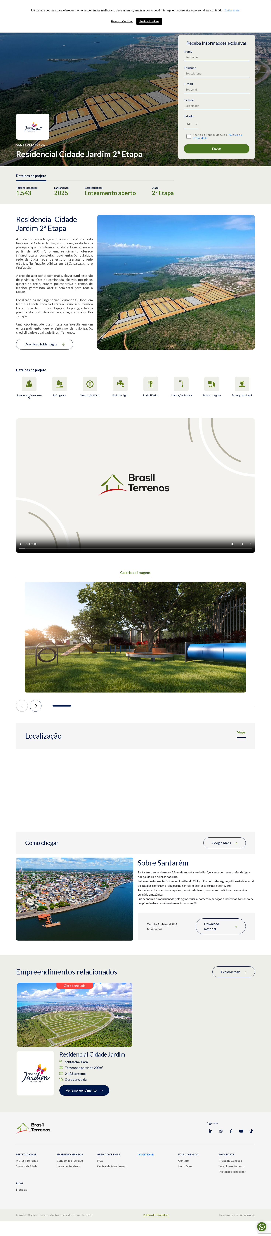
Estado (189, 116)
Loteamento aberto (69, 1166)
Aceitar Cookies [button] (149, 21)
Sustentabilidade (26, 1166)
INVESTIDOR (146, 1154)
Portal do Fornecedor (232, 1171)
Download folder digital (41, 344)
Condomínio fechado (70, 1160)
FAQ (100, 1160)
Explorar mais (230, 972)
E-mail (188, 83)
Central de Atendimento (112, 1166)
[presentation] (22, 706)
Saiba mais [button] (232, 10)
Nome (188, 51)
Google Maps (221, 843)
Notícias (21, 1189)
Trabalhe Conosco (230, 1160)
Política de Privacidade (156, 1215)
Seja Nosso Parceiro (231, 1166)
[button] (62, 706)
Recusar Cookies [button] (122, 21)
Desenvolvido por (237, 1215)
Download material (211, 926)
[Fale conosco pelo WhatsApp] (261, 1226)
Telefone (190, 67)
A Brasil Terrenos (27, 1160)
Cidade (189, 100)
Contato (183, 1160)
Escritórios (185, 1166)
